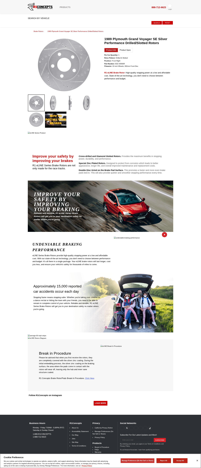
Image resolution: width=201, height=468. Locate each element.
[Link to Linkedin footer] (145, 428)
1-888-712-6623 (39, 437)
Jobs (73, 439)
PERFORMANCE (48, 250)
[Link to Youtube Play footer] (131, 428)
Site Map (75, 442)
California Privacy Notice (104, 428)
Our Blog (75, 435)
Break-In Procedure (102, 447)
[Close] (197, 460)
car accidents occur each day (56, 291)
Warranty (98, 452)
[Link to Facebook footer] (122, 428)
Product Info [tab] (111, 50)
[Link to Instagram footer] (141, 428)
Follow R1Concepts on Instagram (45, 395)
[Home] (28, 31)
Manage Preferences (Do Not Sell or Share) (137, 460)
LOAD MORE (100, 403)
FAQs (97, 450)
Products (65, 7)
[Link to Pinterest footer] (136, 428)
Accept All (180, 460)
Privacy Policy (100, 437)
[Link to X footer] (127, 428)
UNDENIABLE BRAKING (57, 244)
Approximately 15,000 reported (57, 286)
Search (156, 23)
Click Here (89, 378)
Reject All (163, 460)
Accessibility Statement (80, 431)
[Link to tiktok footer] (150, 428)
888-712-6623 (158, 7)
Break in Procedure (55, 353)
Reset (167, 23)
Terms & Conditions (79, 446)
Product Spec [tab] (125, 50)
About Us (75, 428)
